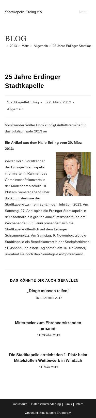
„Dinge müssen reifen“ (48, 291)
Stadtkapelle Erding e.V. (24, 12)
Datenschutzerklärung (46, 404)
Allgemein (15, 109)
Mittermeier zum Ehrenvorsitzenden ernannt (48, 325)
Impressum (20, 404)
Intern (79, 404)
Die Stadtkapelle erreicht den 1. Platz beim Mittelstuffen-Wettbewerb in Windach (48, 357)
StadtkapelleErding (23, 102)
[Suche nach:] (89, 12)
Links (68, 404)
